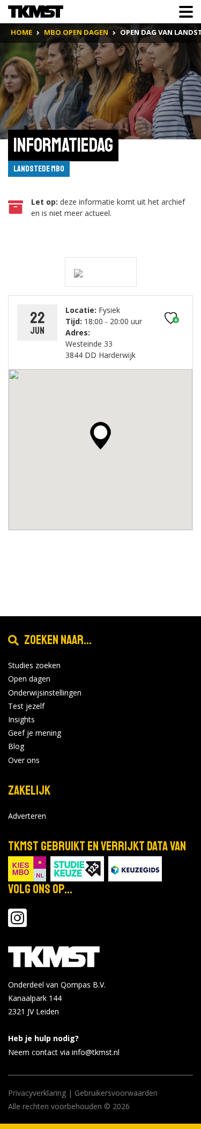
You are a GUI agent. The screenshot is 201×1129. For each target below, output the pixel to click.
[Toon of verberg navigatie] (183, 12)
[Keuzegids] (135, 868)
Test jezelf (26, 706)
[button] (100, 435)
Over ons (24, 760)
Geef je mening (34, 733)
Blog (16, 746)
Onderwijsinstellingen (44, 692)
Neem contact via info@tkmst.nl (64, 1052)
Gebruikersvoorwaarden (116, 1093)
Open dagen (29, 679)
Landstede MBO (38, 168)
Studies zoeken (34, 665)
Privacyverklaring (37, 1093)
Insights (21, 719)
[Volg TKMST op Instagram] (17, 923)
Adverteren (27, 816)
